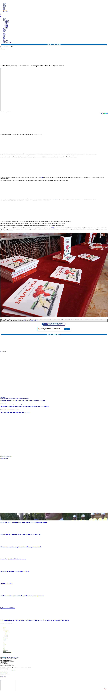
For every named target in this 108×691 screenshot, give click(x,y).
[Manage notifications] (105, 688)
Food (4, 9)
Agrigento (7, 21)
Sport (4, 8)
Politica (4, 7)
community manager (33, 320)
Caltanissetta (7, 22)
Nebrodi (4, 30)
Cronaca (4, 6)
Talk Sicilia (5, 10)
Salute (4, 37)
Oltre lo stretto (5, 11)
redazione (24, 320)
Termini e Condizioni (4, 671)
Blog (3, 39)
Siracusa (4, 5)
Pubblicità (4, 41)
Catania (4, 4)
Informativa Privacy (3, 672)
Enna (6, 23)
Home (4, 33)
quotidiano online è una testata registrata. (9, 657)
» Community (2, 48)
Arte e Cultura (5, 40)
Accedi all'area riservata (54, 44)
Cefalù (4, 31)
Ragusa (6, 25)
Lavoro (4, 38)
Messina (6, 24)
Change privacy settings (7, 42)
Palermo (4, 3)
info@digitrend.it (13, 670)
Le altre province (6, 20)
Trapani (6, 27)
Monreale (4, 29)
